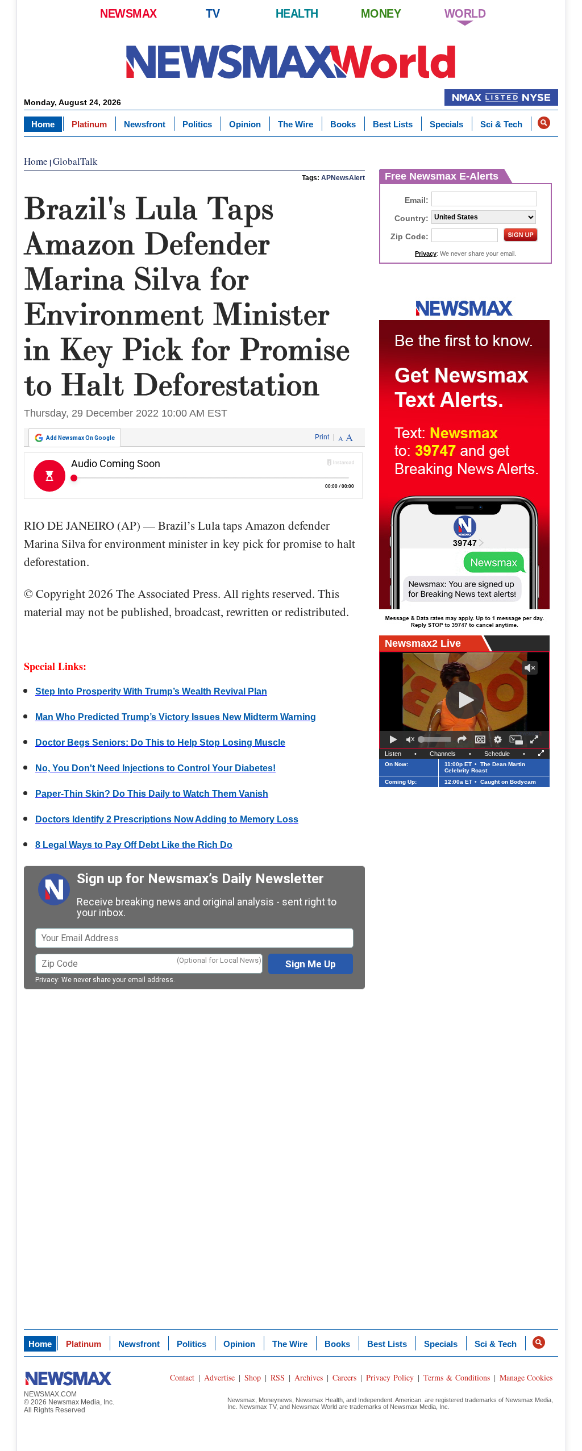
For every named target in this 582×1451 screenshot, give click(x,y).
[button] (544, 123)
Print (322, 437)
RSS (278, 1377)
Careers (344, 1377)
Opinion (245, 124)
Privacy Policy (390, 1377)
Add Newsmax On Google (80, 438)
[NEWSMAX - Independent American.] (291, 61)
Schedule (497, 753)
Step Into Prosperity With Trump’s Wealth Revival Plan (151, 691)
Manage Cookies (526, 1377)
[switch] (410, 739)
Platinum (89, 124)
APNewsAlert (343, 178)
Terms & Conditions (456, 1377)
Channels (443, 753)
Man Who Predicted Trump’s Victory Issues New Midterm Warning (175, 717)
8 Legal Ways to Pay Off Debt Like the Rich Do (133, 845)
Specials (446, 124)
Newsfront (144, 124)
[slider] (436, 739)
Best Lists (393, 124)
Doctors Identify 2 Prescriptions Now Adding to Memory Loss (166, 819)
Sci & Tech (501, 124)
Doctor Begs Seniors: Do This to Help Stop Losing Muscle (160, 742)
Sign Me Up (310, 964)
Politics (197, 124)
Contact (182, 1377)
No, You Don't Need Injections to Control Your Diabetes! (155, 768)
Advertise (219, 1377)
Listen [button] (393, 753)
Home (43, 124)
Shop (252, 1377)
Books (343, 124)
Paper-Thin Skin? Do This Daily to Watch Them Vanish (151, 794)
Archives (308, 1377)
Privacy (46, 980)
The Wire (295, 124)
